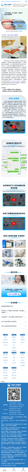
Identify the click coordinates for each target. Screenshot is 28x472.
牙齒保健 (14, 368)
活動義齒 (22, 339)
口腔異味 (14, 372)
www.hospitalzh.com (16, 81)
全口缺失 (5, 345)
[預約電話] (4, 469)
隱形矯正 (5, 355)
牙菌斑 (14, 342)
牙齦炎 (22, 360)
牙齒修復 (22, 335)
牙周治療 (22, 353)
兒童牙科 (5, 368)
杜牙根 (14, 363)
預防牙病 (14, 375)
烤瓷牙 (22, 342)
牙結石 (14, 339)
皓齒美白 (14, 337)
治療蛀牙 (5, 370)
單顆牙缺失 (5, 342)
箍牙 (5, 363)
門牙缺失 (5, 339)
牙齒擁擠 (5, 360)
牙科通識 (20, 31)
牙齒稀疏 (5, 357)
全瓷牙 (22, 337)
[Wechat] (14, 469)
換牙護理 (5, 375)
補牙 (14, 355)
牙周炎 (22, 355)
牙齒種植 (5, 335)
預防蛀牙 (5, 372)
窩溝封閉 (5, 378)
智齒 (14, 357)
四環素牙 (14, 347)
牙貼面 (14, 350)
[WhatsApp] (23, 469)
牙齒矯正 (5, 353)
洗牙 (14, 345)
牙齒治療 (14, 353)
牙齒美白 (14, 335)
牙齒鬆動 (22, 365)
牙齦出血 (22, 357)
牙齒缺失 (14, 378)
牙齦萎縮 (22, 363)
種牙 (5, 337)
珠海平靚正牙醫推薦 (12, 35)
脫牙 (14, 360)
